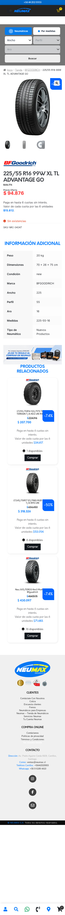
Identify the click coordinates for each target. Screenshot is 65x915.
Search (16, 909)
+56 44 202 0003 (32, 2)
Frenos (32, 707)
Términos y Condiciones (32, 739)
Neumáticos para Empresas (32, 710)
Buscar (32, 58)
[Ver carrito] (58, 10)
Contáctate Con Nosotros (32, 698)
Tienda (18, 70)
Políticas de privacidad (33, 736)
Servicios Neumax (32, 716)
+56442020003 (41, 765)
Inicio (10, 70)
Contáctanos (32, 733)
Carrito (58, 906)
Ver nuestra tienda (32, 742)
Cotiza (33, 701)
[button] (57, 83)
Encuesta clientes (32, 704)
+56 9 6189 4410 (38, 768)
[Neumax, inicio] (23, 10)
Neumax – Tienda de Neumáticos (32, 713)
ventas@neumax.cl (36, 762)
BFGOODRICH (32, 70)
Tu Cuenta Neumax (32, 719)
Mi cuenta (5, 909)
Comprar (32, 458)
